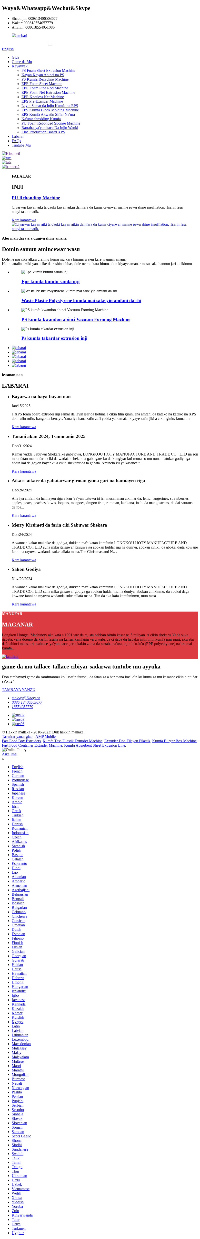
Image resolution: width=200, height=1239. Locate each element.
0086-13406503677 (27, 702)
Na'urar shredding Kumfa (41, 119)
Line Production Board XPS (43, 132)
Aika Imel (9, 754)
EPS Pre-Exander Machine (42, 101)
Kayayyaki (20, 66)
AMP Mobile (45, 736)
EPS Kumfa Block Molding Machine (50, 110)
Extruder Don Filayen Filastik (127, 741)
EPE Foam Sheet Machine (41, 84)
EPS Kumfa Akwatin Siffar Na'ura (48, 114)
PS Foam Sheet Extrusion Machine (48, 70)
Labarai (17, 136)
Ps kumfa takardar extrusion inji (54, 338)
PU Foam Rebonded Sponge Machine (50, 123)
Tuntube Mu (21, 145)
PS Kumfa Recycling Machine (45, 79)
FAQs (16, 141)
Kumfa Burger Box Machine (174, 741)
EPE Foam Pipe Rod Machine (44, 88)
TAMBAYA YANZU (18, 690)
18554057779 (22, 707)
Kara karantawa (24, 220)
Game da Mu (22, 62)
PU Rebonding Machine (36, 197)
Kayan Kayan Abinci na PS (42, 75)
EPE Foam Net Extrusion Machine (48, 92)
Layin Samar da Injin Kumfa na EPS (49, 106)
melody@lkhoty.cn (26, 698)
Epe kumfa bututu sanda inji (50, 281)
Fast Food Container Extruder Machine (32, 745)
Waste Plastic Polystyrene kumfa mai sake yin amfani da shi (81, 300)
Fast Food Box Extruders (21, 741)
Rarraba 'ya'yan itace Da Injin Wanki (49, 128)
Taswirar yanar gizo (17, 736)
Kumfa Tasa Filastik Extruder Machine (72, 741)
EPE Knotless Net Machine (42, 97)
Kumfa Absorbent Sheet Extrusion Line (94, 745)
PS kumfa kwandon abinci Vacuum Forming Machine (75, 319)
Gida (15, 57)
